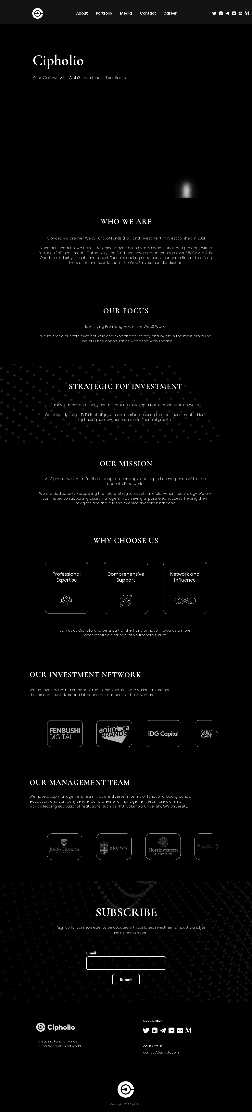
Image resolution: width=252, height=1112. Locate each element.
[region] (126, 588)
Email (91, 953)
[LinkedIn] (221, 13)
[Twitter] (214, 13)
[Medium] (247, 13)
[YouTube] (234, 13)
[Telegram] (227, 13)
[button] (126, 13)
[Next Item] (217, 733)
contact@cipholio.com (161, 1052)
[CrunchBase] (240, 13)
